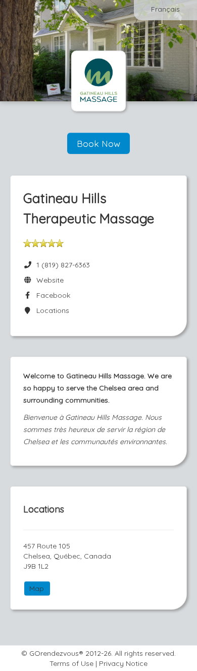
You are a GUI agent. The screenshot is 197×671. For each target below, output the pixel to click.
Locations (50, 310)
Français (165, 9)
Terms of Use (71, 663)
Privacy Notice (123, 663)
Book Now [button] (98, 143)
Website (48, 280)
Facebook (51, 295)
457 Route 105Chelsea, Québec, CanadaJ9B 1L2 (67, 556)
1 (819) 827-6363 (63, 264)
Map (36, 588)
